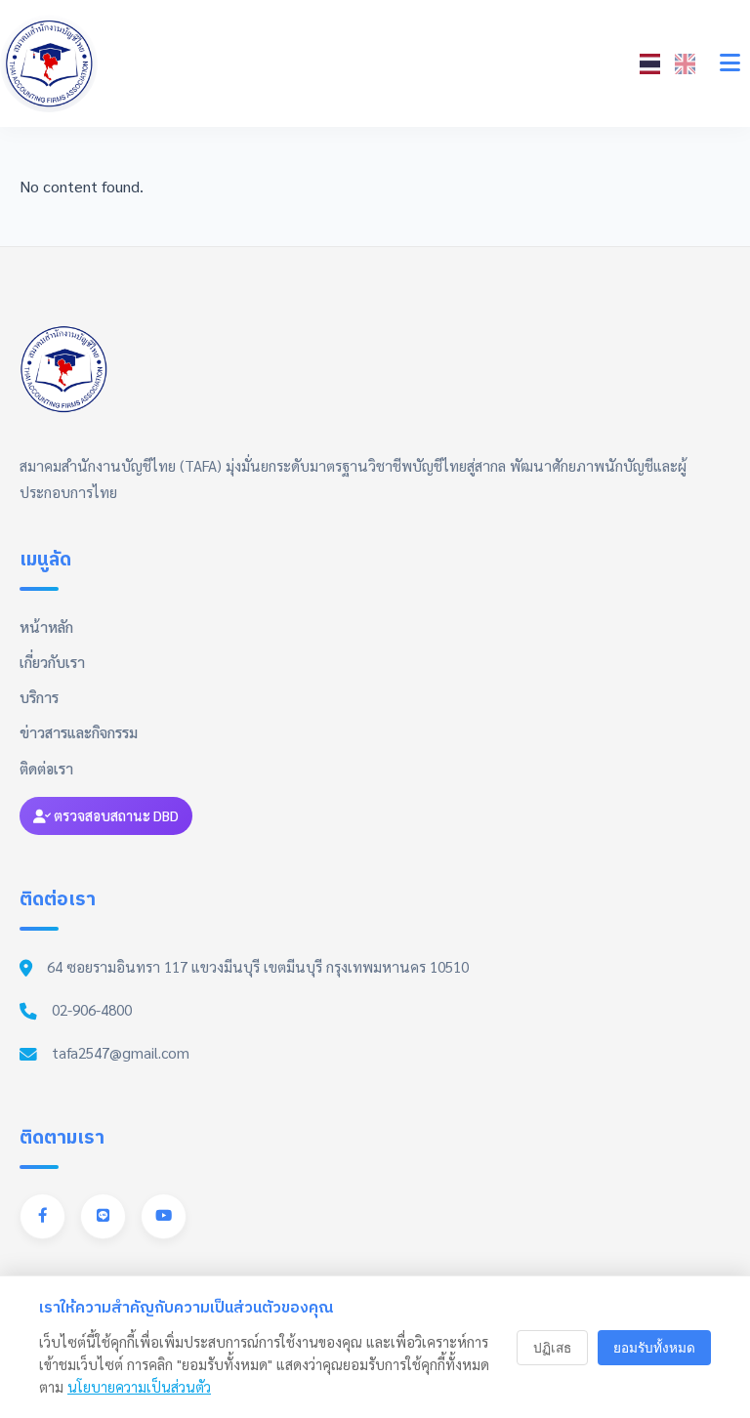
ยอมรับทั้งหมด (654, 1348)
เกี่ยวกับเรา (52, 662)
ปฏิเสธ (552, 1348)
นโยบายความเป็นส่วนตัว (139, 1387)
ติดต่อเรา (46, 768)
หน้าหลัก (46, 627)
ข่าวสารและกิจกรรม (79, 732)
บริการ (39, 697)
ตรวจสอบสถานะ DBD (115, 815)
